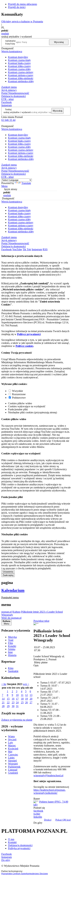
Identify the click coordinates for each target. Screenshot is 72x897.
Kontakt (12, 842)
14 (3, 698)
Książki (12, 646)
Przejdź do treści (16, 7)
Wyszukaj (59, 42)
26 (26, 702)
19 (26, 698)
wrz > (26, 684)
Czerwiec (13, 754)
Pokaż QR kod (63, 819)
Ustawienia (8, 571)
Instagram (6, 105)
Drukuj (47, 819)
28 (3, 706)
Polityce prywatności (29, 334)
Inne (10, 652)
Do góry (37, 822)
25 (22, 702)
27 (31, 702)
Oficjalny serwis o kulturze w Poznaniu (22, 21)
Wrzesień (13, 763)
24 (17, 702)
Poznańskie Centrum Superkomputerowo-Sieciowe (24, 873)
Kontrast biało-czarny (19, 63)
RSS (45, 249)
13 (31, 695)
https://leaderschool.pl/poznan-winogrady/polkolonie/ (49, 791)
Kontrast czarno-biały (19, 60)
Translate (26, 183)
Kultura (16, 611)
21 (3, 702)
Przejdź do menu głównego (22, 4)
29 (8, 706)
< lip (3, 684)
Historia (12, 655)
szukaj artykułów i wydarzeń (17, 112)
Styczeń (12, 739)
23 (13, 702)
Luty (10, 742)
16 (13, 698)
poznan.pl (6, 611)
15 (8, 698)
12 (26, 695)
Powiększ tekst (41, 620)
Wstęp (11, 736)
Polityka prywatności (19, 848)
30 (13, 706)
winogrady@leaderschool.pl (48, 775)
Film (10, 643)
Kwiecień (13, 748)
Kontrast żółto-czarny (19, 66)
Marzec (12, 745)
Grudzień (13, 772)
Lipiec (11, 757)
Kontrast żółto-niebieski (20, 78)
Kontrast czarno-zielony (20, 72)
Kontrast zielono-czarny (20, 75)
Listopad (12, 769)
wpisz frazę (13, 42)
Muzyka (12, 637)
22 (8, 702)
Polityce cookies (24, 346)
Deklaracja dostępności (20, 845)
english (5, 33)
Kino (10, 668)
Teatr (10, 640)
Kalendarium (12, 590)
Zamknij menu (9, 87)
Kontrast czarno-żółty (19, 69)
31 (17, 706)
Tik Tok (27, 249)
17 (17, 698)
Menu (4, 186)
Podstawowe (19, 397)
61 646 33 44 (8, 120)
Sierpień (12, 760)
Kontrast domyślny (18, 57)
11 (22, 695)
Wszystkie (17, 390)
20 (31, 698)
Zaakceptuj (8, 575)
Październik (14, 766)
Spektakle (13, 671)
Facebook (6, 102)
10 (17, 695)
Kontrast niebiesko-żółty (21, 81)
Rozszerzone (19, 394)
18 (22, 698)
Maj (10, 751)
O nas (11, 839)
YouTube (17, 249)
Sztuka (11, 649)
